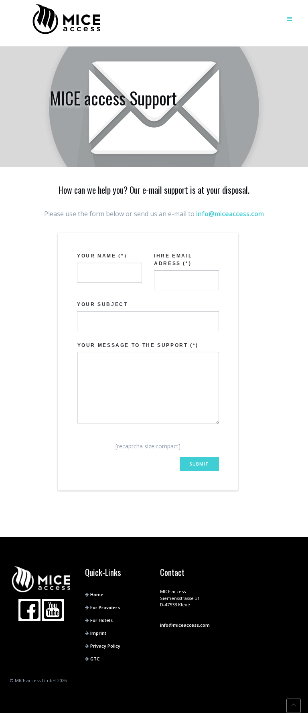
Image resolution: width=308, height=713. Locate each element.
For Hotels (101, 620)
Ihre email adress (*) (173, 259)
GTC (94, 659)
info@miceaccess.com (230, 213)
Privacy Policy (105, 646)
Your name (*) (102, 256)
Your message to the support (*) (138, 345)
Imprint (98, 633)
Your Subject (102, 304)
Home (96, 594)
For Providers (105, 607)
